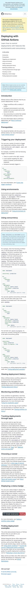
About (21, 586)
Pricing (20, 585)
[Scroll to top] (24, 589)
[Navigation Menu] (25, 14)
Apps (12, 447)
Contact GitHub (15, 585)
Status (6, 585)
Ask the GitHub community (9, 571)
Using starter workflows (11, 545)
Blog (18, 586)
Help (9, 585)
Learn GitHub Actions (8, 134)
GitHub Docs (8, 14)
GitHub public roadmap (15, 89)
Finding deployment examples (16, 369)
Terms (13, 584)
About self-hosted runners (9, 479)
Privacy (17, 584)
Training (14, 586)
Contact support (7, 574)
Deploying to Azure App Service (15, 553)
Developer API (8, 586)
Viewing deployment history (9, 387)
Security (22, 584)
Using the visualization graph (10, 403)
